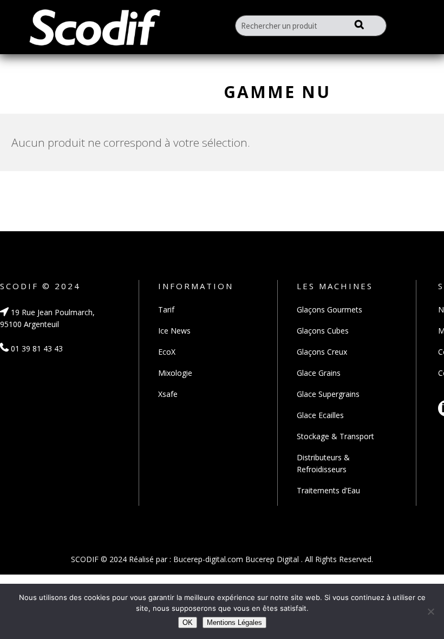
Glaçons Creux (322, 352)
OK (187, 622)
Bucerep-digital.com (208, 559)
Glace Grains (319, 373)
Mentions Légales (234, 622)
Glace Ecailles (320, 415)
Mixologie (175, 373)
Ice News (174, 330)
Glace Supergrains (328, 394)
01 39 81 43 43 (36, 348)
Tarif (166, 309)
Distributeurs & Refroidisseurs (323, 463)
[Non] (430, 611)
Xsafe (168, 394)
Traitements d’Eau (328, 490)
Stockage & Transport (335, 436)
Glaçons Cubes (323, 330)
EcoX (166, 352)
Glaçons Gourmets (329, 309)
